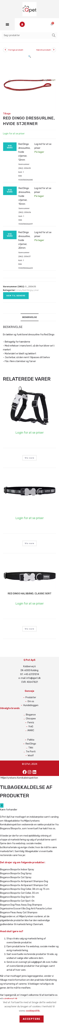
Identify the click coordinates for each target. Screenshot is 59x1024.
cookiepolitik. (33, 1010)
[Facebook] (24, 771)
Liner (18, 290)
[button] (7, 24)
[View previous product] (5, 50)
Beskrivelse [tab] (29, 317)
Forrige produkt (15, 50)
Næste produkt (43, 50)
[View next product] (53, 50)
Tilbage (7, 113)
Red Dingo (27, 290)
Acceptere (31, 1018)
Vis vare (10, 147)
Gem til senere (15, 295)
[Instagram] (29, 771)
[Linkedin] (34, 771)
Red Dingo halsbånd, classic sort (29, 593)
